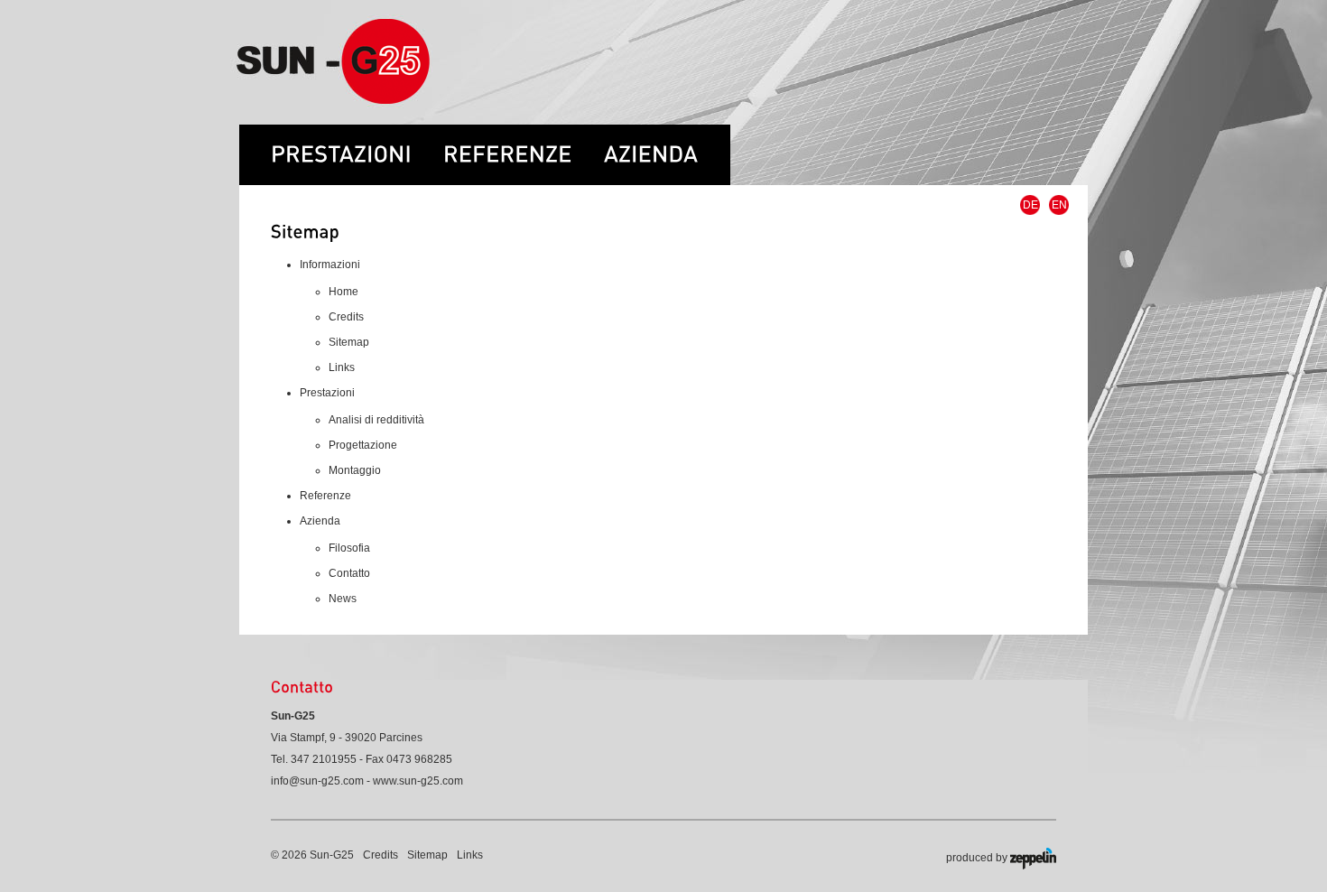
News (343, 598)
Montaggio (355, 470)
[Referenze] (523, 145)
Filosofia (349, 548)
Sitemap (349, 342)
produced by (978, 857)
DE (1030, 205)
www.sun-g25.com (418, 781)
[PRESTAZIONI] (341, 145)
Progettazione (363, 445)
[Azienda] (667, 145)
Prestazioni (327, 392)
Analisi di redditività (376, 419)
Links (342, 367)
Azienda (320, 521)
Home (343, 291)
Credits (346, 317)
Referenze (325, 495)
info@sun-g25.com (317, 781)
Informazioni (330, 264)
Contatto (349, 573)
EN (1059, 205)
